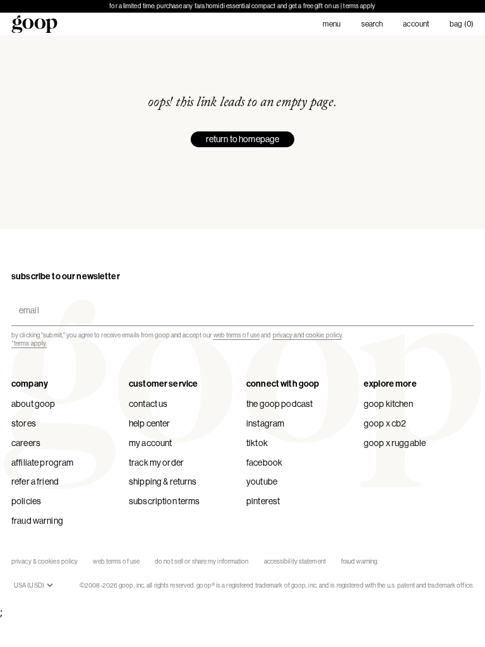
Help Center (150, 423)
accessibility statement (295, 561)
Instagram (265, 423)
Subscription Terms (164, 501)
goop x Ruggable (395, 443)
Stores (23, 423)
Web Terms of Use (116, 561)
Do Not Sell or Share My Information (202, 561)
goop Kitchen (388, 404)
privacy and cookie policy (307, 335)
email (26, 299)
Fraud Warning (37, 521)
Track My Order (156, 462)
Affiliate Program (42, 462)
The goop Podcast (279, 404)
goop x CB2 (385, 423)
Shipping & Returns (163, 481)
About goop (33, 404)
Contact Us (148, 404)
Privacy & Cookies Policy (44, 561)
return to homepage (243, 139)
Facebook (264, 462)
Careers (25, 443)
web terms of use (236, 335)
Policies (26, 501)
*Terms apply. (29, 343)
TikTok (257, 443)
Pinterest (263, 501)
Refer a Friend (35, 481)
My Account (150, 443)
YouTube (261, 481)
